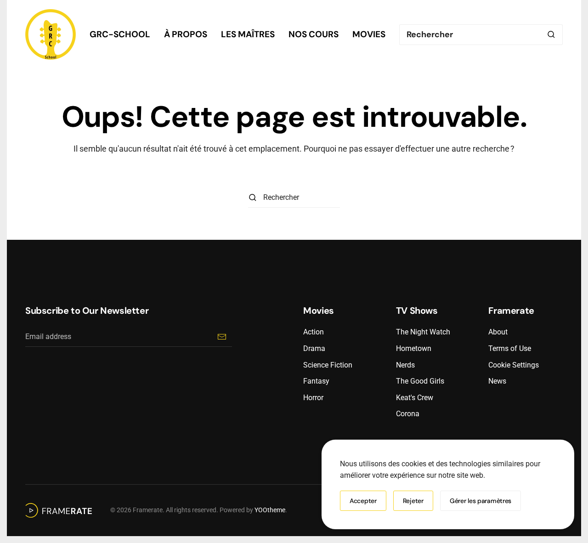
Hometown (413, 348)
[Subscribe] (221, 336)
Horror (313, 397)
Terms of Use (509, 348)
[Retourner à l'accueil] (50, 34)
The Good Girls (420, 381)
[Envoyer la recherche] (551, 34)
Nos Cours (313, 34)
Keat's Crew (414, 397)
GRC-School (120, 34)
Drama (314, 348)
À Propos (185, 34)
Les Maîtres (248, 34)
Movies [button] (368, 34)
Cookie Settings (513, 365)
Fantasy (316, 381)
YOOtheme (269, 510)
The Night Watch (423, 332)
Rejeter (413, 501)
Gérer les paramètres (480, 501)
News (497, 381)
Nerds (405, 365)
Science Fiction (327, 365)
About (498, 332)
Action (313, 332)
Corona (407, 413)
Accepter (363, 501)
